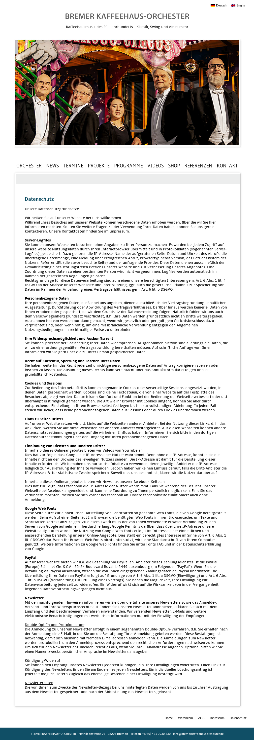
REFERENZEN (198, 165)
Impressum (217, 718)
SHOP (174, 165)
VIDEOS (155, 165)
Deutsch (221, 5)
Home (169, 718)
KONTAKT (227, 165)
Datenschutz (238, 718)
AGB (201, 718)
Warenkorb (185, 718)
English (241, 5)
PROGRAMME (128, 165)
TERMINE (73, 165)
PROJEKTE (99, 165)
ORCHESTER (29, 165)
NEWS (52, 165)
